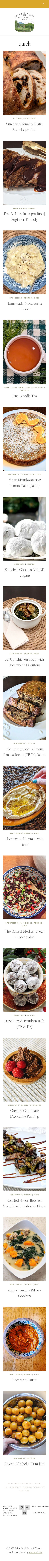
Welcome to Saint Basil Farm (24, 1484)
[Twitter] (27, 1507)
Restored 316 (35, 1552)
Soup (36, 654)
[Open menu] (43, 4)
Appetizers (16, 833)
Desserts (26, 474)
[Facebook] (21, 1507)
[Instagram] (24, 1512)
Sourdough (29, 118)
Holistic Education (34, 1487)
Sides (37, 298)
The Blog (24, 1491)
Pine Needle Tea (24, 396)
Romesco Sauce (24, 1380)
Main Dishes (19, 208)
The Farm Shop (12, 1487)
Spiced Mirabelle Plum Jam (24, 1464)
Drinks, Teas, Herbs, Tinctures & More (24, 388)
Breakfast (13, 474)
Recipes (17, 118)
